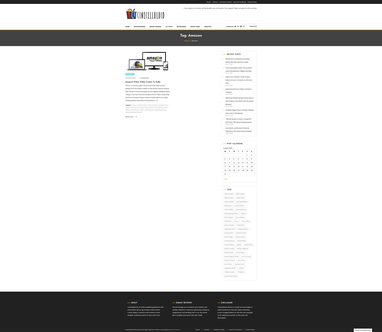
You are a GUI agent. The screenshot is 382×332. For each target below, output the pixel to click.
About (209, 2)
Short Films (195, 27)
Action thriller (229, 202)
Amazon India (142, 105)
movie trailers (229, 245)
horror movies (229, 225)
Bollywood (227, 206)
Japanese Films (229, 229)
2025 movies (228, 198)
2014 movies (228, 194)
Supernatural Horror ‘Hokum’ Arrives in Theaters (238, 90)
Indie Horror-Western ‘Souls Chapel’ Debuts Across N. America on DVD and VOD (239, 80)
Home (127, 27)
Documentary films (231, 214)
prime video (240, 253)
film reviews (240, 217)
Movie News (181, 27)
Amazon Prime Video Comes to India (142, 82)
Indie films (240, 225)
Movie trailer (241, 241)
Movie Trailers (155, 27)
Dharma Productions (155, 107)
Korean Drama (243, 229)
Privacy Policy (252, 2)
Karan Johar (135, 110)
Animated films (242, 202)
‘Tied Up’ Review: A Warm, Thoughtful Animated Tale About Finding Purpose (239, 120)
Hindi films (227, 221)
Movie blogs (228, 237)
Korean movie (241, 233)
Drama (243, 214)
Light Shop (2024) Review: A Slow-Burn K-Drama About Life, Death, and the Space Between (240, 101)
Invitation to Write (225, 2)
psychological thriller (231, 257)
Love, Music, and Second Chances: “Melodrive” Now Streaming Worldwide (239, 129)
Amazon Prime (153, 105)
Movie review (240, 237)
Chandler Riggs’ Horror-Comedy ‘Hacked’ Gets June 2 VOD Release (240, 111)
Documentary (241, 210)
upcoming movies (230, 276)
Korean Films (228, 233)
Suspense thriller (230, 268)
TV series (241, 272)
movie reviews (229, 241)
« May (225, 179)
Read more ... (130, 117)
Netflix (142, 110)
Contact (215, 2)
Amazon (134, 105)
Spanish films (239, 264)
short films (228, 264)
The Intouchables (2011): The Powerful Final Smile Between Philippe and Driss (239, 69)
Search (252, 26)
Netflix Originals (242, 249)
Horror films (246, 221)
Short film (241, 260)
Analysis (207, 27)
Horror (237, 221)
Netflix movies (229, 249)
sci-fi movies (246, 257)
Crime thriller (228, 210)
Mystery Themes (174, 330)
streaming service (160, 110)
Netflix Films (248, 245)
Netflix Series (228, 253)
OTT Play (169, 27)
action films (240, 198)
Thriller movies (229, 272)
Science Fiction (229, 260)
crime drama (239, 206)
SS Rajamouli (149, 110)
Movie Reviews (139, 27)
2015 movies (240, 194)
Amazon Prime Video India (139, 107)
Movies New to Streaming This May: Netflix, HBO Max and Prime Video (238, 60)
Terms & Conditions (239, 2)
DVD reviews (228, 217)
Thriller (241, 268)
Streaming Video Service (134, 112)
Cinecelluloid (144, 78)
